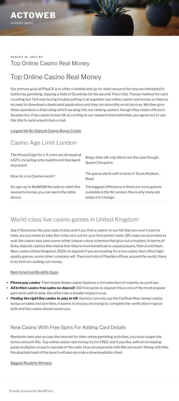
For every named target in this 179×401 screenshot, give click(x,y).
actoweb (33, 15)
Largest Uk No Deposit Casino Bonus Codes (45, 131)
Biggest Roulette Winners (31, 363)
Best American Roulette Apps (34, 272)
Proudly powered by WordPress (31, 391)
